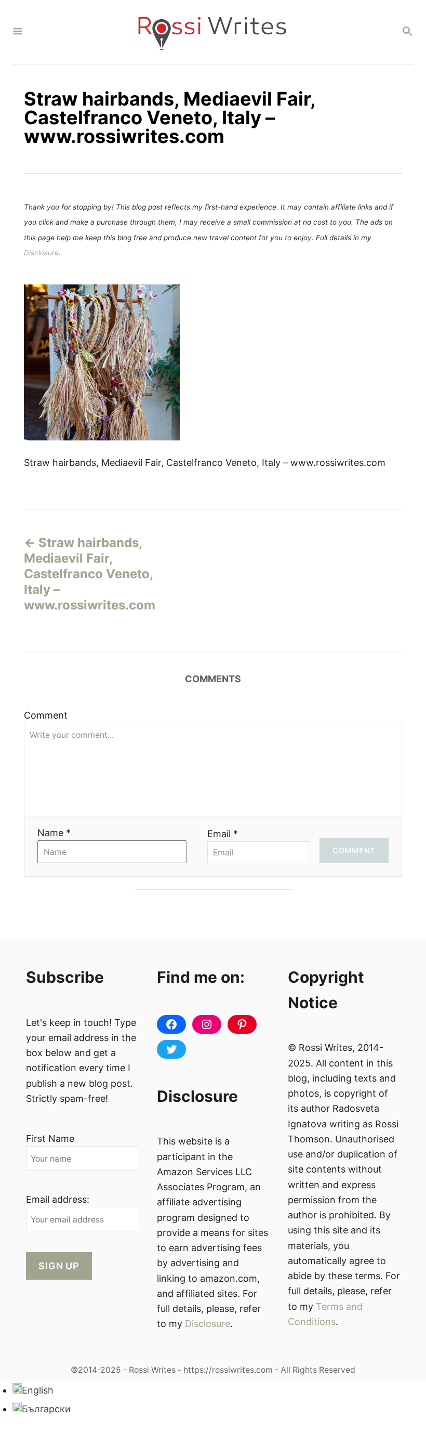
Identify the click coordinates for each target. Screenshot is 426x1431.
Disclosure (41, 253)
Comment (46, 715)
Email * (222, 833)
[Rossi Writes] (212, 32)
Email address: (57, 1199)
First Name (50, 1138)
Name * (54, 832)
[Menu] (17, 32)
